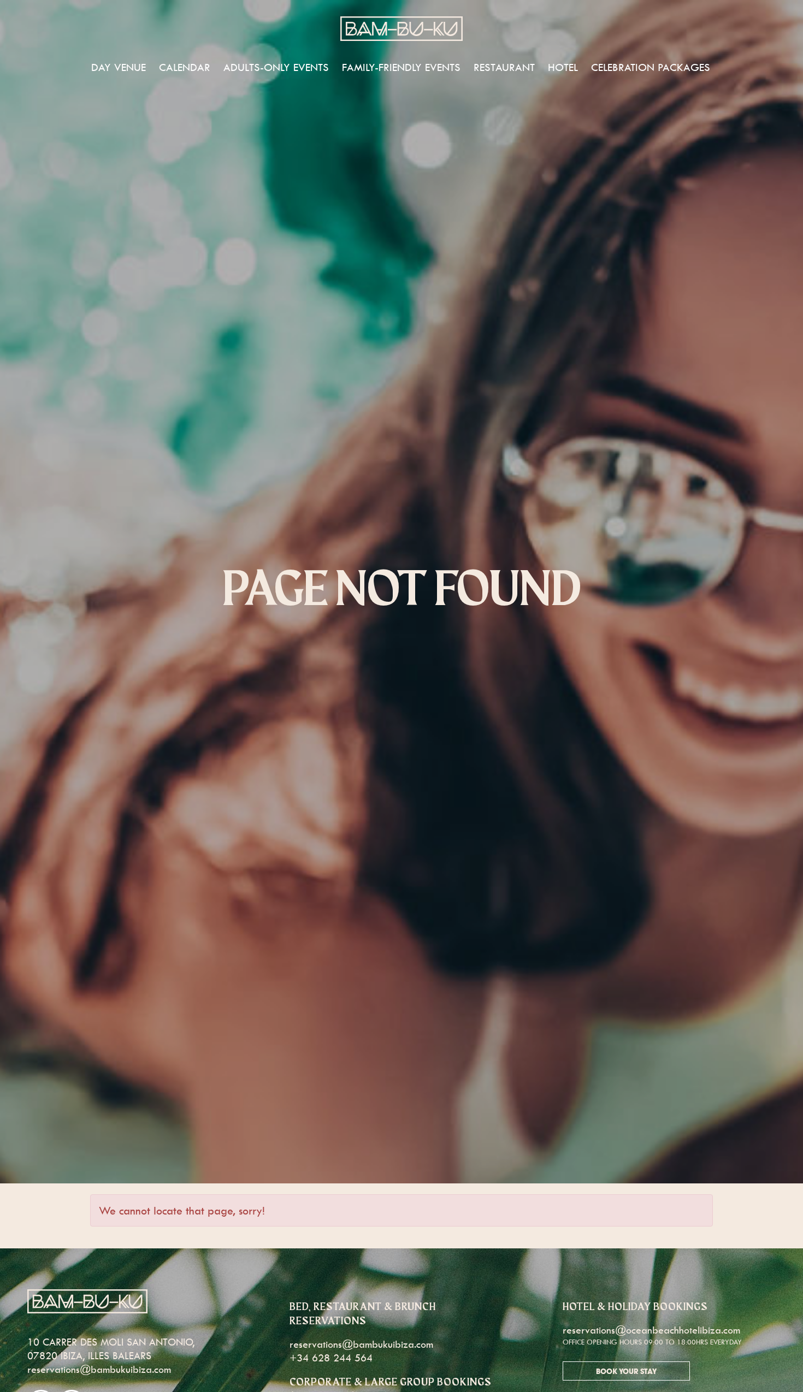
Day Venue (118, 67)
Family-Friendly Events (401, 67)
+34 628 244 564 (331, 1358)
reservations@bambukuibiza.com (99, 1369)
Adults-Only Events (276, 67)
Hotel (563, 67)
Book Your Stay (626, 1372)
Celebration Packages (650, 67)
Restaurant (504, 67)
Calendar (184, 67)
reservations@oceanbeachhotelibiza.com (651, 1330)
